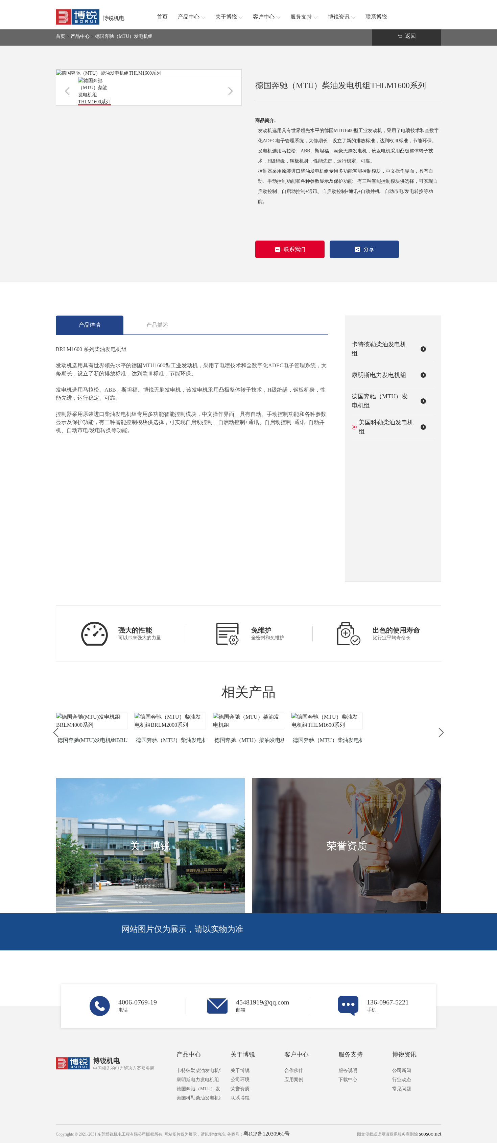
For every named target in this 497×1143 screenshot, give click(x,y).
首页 (60, 36)
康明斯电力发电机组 (197, 1079)
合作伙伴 (293, 1070)
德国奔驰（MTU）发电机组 (124, 36)
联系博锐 (240, 1097)
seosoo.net (430, 1134)
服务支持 (350, 1054)
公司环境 (240, 1079)
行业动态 (401, 1079)
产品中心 (80, 36)
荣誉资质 (240, 1088)
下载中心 (347, 1079)
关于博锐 (243, 1054)
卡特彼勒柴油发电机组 (198, 1070)
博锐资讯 (404, 1054)
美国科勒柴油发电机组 (198, 1097)
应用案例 (293, 1079)
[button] (67, 91)
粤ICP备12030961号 (266, 1134)
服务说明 (347, 1070)
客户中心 (296, 1054)
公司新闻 (401, 1070)
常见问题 (401, 1088)
